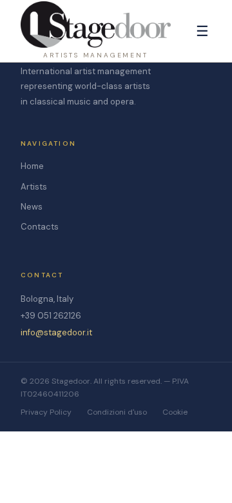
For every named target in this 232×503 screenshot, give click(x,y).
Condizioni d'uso (117, 412)
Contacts (40, 226)
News (32, 206)
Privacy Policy (46, 412)
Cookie (175, 412)
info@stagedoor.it (56, 332)
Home (32, 166)
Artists (34, 186)
